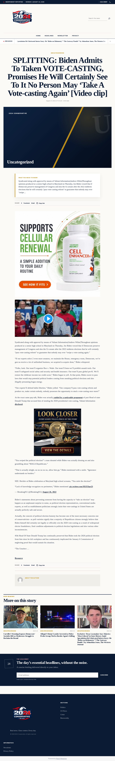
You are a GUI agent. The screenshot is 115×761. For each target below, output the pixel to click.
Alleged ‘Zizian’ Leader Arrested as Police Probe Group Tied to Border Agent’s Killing (57, 635)
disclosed (19, 404)
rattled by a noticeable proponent (68, 397)
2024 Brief (103, 2)
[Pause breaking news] (110, 41)
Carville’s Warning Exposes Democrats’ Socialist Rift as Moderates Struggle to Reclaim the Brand (19, 636)
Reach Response (61, 758)
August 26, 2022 (49, 492)
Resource (19, 558)
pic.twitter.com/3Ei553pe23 (81, 486)
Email (33, 203)
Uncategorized (57, 53)
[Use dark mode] (110, 2)
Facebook (27, 203)
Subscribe (104, 675)
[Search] (109, 18)
